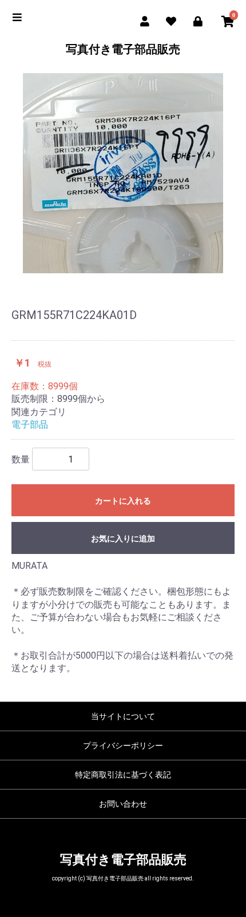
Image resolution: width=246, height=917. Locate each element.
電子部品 (29, 424)
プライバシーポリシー (123, 745)
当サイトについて (123, 716)
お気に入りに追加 (123, 538)
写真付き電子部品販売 (123, 49)
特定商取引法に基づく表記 (123, 774)
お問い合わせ (123, 803)
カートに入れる (123, 500)
